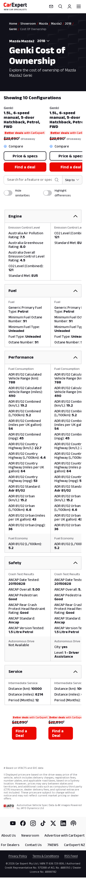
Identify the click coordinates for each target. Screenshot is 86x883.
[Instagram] (33, 823)
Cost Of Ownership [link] (33, 29)
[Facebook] (23, 823)
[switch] (8, 193)
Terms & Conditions (46, 856)
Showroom (28, 23)
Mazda (43, 23)
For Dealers (10, 845)
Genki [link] (13, 29)
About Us (8, 835)
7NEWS (52, 845)
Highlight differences (63, 193)
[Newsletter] (51, 6)
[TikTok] (43, 823)
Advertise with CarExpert (64, 835)
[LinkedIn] (63, 823)
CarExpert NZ (74, 845)
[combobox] (42, 41)
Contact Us (33, 845)
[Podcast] (73, 823)
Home (13, 23)
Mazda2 (56, 23)
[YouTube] (13, 823)
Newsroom (30, 835)
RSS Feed (71, 856)
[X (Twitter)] (53, 823)
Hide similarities (22, 193)
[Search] (60, 6)
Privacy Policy (17, 856)
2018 (68, 23)
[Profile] (69, 6)
